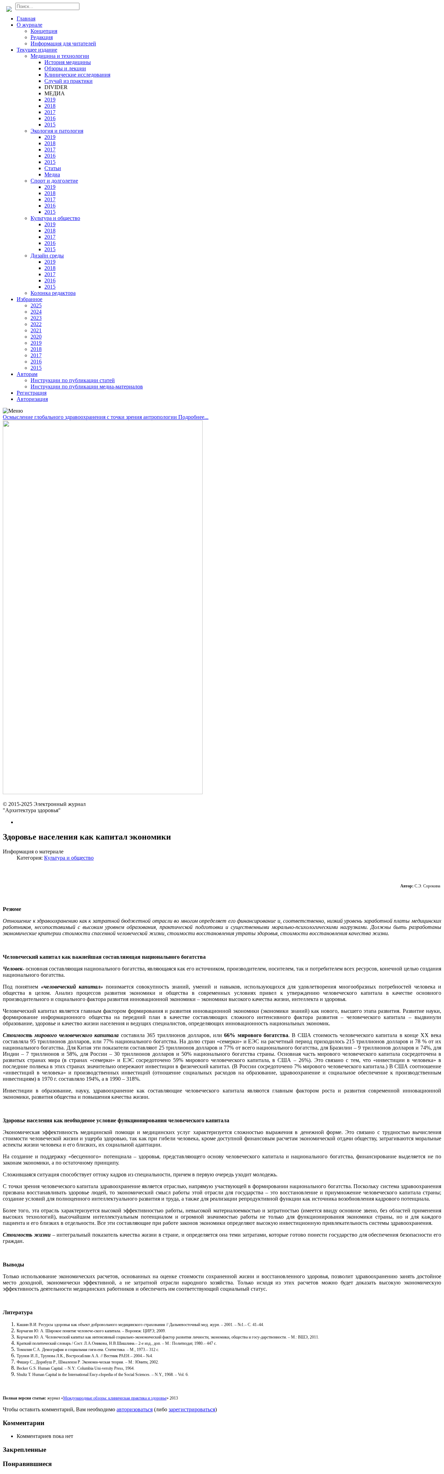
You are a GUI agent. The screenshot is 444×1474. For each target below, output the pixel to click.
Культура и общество (55, 218)
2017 (50, 112)
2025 (36, 305)
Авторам (27, 374)
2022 (36, 324)
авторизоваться (135, 1409)
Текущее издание (37, 50)
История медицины (67, 62)
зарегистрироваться (192, 1409)
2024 (36, 312)
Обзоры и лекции (65, 68)
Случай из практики (68, 81)
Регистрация (31, 393)
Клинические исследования (77, 75)
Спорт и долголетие (54, 181)
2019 (50, 100)
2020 (36, 337)
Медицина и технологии (60, 56)
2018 (50, 106)
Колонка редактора (53, 293)
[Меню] (13, 411)
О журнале (29, 25)
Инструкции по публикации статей (73, 380)
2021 (36, 330)
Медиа (52, 174)
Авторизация (32, 399)
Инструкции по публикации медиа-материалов (87, 386)
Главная (26, 18)
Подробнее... (193, 417)
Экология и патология (57, 131)
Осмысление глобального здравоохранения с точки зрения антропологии (90, 417)
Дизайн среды (47, 255)
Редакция (42, 37)
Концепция (44, 31)
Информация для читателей (63, 43)
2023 (36, 318)
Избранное (29, 299)
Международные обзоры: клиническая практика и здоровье (114, 1398)
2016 (50, 118)
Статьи (52, 168)
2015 (50, 125)
